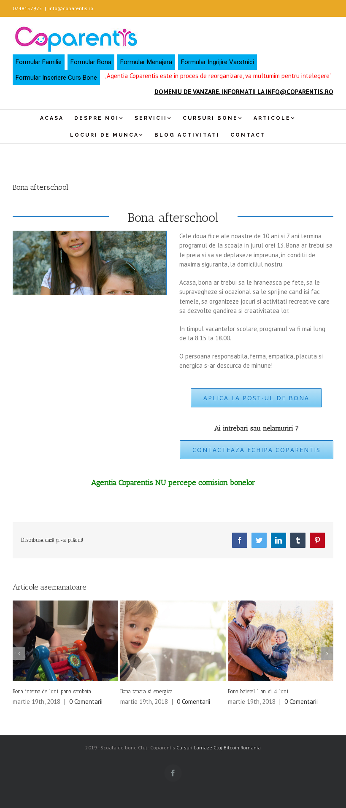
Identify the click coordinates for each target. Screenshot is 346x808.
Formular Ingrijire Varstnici (217, 62)
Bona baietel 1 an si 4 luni (258, 691)
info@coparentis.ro (71, 8)
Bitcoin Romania (242, 747)
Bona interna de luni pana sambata (52, 691)
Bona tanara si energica (146, 691)
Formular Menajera (146, 62)
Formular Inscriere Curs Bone (56, 77)
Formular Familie (39, 62)
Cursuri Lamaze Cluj (199, 747)
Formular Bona (90, 62)
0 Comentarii (86, 702)
